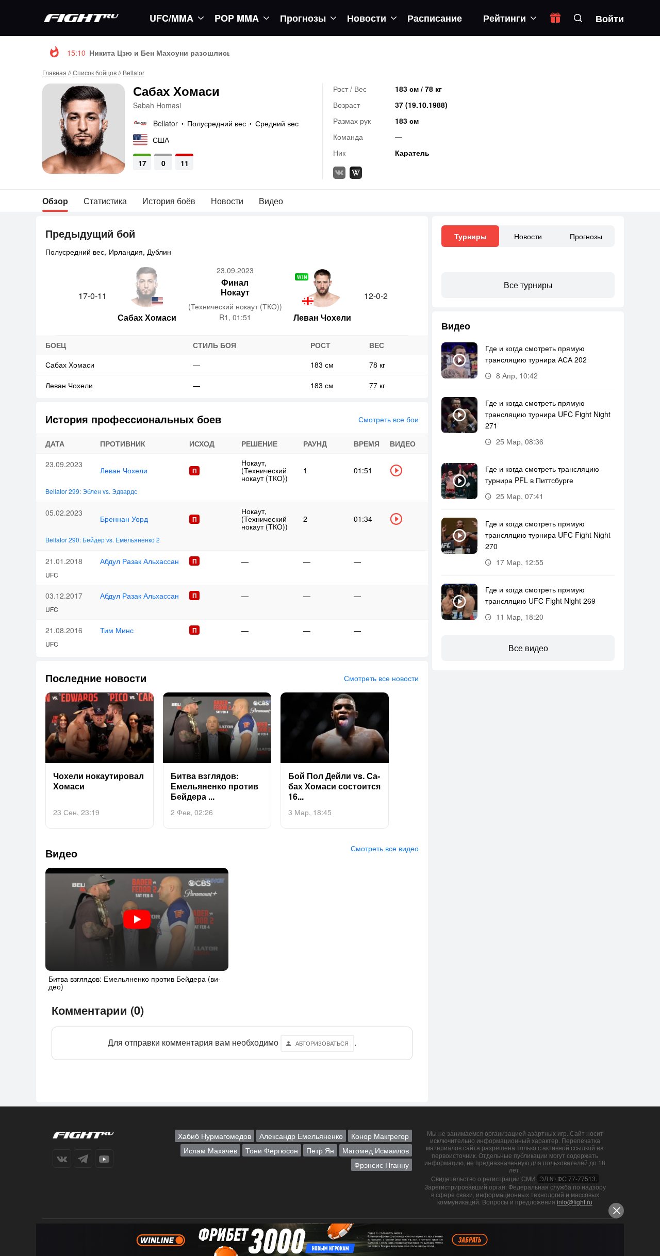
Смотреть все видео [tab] (385, 848)
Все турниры (528, 285)
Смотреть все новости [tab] (381, 678)
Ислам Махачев (210, 1150)
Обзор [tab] (55, 201)
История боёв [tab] (168, 201)
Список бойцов (95, 72)
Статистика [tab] (105, 201)
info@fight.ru (574, 1201)
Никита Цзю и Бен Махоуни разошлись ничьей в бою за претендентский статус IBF (241, 52)
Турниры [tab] (470, 236)
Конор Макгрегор (380, 1136)
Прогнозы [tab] (586, 236)
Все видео (528, 648)
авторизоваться (322, 1043)
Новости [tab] (227, 201)
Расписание (434, 18)
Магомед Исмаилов (375, 1150)
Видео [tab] (271, 201)
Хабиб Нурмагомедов (214, 1136)
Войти (610, 18)
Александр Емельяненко (301, 1136)
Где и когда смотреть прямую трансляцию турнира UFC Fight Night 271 (547, 414)
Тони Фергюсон (271, 1150)
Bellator (133, 72)
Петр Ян (320, 1150)
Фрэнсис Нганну (381, 1165)
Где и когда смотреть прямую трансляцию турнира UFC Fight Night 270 (547, 534)
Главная (54, 72)
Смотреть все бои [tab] (388, 419)
